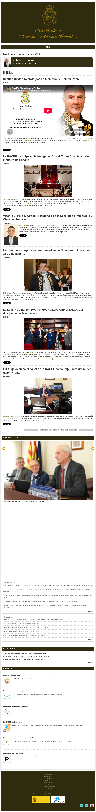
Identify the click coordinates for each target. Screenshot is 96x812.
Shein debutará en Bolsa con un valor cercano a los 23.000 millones (25, 635)
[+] (53, 206)
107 (62, 430)
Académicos (48, 776)
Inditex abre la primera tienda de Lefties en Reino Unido (21, 632)
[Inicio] (48, 14)
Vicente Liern (23, 225)
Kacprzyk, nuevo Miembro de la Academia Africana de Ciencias (25, 659)
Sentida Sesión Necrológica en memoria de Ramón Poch (41, 79)
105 (55, 430)
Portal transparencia (48, 787)
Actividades (48, 778)
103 (46, 430)
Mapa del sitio (48, 789)
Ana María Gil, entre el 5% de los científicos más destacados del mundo (27, 656)
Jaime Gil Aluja (8, 138)
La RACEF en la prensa (12, 722)
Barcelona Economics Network (15, 706)
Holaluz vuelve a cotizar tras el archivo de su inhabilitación (21, 624)
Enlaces (48, 785)
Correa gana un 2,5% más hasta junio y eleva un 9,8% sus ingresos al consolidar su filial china (33, 620)
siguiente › (83, 430)
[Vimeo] (87, 807)
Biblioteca (48, 780)
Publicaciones (48, 782)
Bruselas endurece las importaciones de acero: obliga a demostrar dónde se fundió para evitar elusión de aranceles (40, 601)
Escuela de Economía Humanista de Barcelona (21, 738)
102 (42, 430)
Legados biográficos (11, 675)
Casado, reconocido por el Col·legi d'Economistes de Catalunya (25, 653)
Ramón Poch (86, 140)
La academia (48, 774)
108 (67, 430)
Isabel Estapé (7, 199)
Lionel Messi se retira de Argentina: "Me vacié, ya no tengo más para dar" (26, 628)
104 (50, 430)
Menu (48, 47)
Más (91, 611)
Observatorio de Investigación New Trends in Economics (26, 691)
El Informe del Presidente (13, 753)
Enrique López (7, 293)
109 (71, 430)
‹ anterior (34, 430)
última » (90, 430)
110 (75, 430)
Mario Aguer (88, 138)
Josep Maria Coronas (45, 359)
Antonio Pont (44, 140)
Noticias (8, 72)
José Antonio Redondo (31, 140)
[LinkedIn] (81, 807)
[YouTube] (92, 807)
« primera (27, 430)
